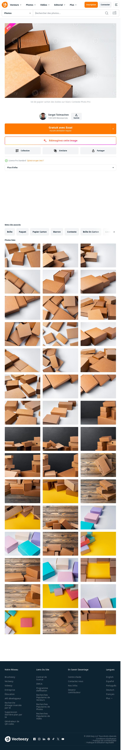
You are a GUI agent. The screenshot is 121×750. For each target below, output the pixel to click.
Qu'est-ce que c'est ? (35, 160)
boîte (9, 230)
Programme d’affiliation (41, 687)
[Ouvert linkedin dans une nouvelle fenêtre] (44, 737)
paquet (22, 230)
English (107, 675)
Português (109, 684)
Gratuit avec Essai (60, 129)
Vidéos (43, 4)
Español (108, 679)
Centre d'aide (73, 675)
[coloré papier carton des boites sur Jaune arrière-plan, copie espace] (98, 542)
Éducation (10, 692)
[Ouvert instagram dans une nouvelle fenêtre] (39, 737)
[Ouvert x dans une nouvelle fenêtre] (58, 737)
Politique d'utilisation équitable (98, 740)
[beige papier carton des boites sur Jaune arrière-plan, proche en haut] (60, 490)
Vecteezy (9, 679)
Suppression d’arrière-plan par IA (11, 713)
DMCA (38, 682)
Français (108, 692)
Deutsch (108, 688)
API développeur (13, 697)
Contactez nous (74, 679)
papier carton (40, 230)
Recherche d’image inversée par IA (12, 704)
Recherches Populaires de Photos (42, 705)
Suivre (76, 118)
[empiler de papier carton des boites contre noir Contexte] (98, 411)
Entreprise (10, 688)
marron (57, 230)
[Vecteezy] (5, 5)
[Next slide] (109, 230)
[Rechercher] (106, 13)
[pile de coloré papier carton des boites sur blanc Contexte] (98, 516)
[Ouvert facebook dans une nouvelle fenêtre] (34, 737)
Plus (72, 4)
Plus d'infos (12, 166)
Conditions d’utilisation (104, 737)
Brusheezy (10, 675)
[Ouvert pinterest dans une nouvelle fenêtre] (49, 737)
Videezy (8, 684)
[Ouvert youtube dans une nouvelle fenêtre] (63, 737)
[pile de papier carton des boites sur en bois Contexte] (98, 464)
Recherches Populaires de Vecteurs (42, 696)
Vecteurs (14, 4)
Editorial (58, 4)
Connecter (105, 4)
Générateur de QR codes (12, 721)
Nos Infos (71, 684)
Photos (29, 4)
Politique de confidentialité (102, 739)
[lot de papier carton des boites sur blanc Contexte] (22, 254)
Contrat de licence (40, 676)
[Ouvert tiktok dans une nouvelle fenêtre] (53, 737)
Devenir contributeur (72, 689)
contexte (71, 230)
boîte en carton (91, 230)
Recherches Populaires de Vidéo (42, 714)
